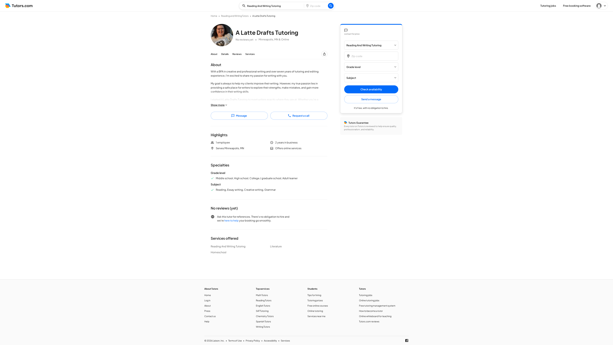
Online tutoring (315, 310)
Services (250, 53)
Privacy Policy (253, 340)
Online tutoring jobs (369, 300)
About (214, 53)
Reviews (237, 53)
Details (225, 53)
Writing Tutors (263, 326)
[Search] (331, 6)
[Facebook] (407, 340)
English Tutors (263, 305)
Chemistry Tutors (265, 316)
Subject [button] (351, 77)
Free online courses (317, 305)
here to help (231, 220)
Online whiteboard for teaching (375, 316)
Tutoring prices (315, 300)
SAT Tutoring (262, 310)
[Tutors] (19, 6)
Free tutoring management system (377, 305)
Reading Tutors (263, 300)
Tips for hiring (314, 295)
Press (207, 310)
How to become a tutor (371, 310)
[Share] (324, 54)
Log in (207, 300)
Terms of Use (235, 340)
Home (214, 15)
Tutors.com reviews (369, 321)
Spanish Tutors (263, 321)
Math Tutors (262, 295)
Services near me (316, 316)
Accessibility (270, 340)
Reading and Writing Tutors (235, 15)
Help (206, 321)
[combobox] (272, 6)
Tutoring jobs (365, 295)
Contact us (210, 316)
